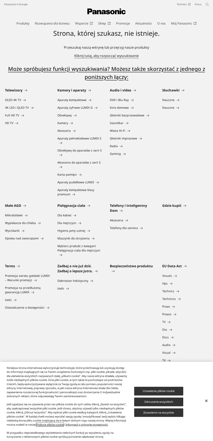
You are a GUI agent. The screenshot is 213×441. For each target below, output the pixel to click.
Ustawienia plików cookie (159, 391)
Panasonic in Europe (16, 4)
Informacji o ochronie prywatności (87, 424)
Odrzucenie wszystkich (158, 402)
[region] (106, 401)
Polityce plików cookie (50, 424)
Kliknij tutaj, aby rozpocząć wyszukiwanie (106, 55)
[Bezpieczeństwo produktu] (133, 271)
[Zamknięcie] (206, 400)
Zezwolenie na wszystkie (158, 412)
